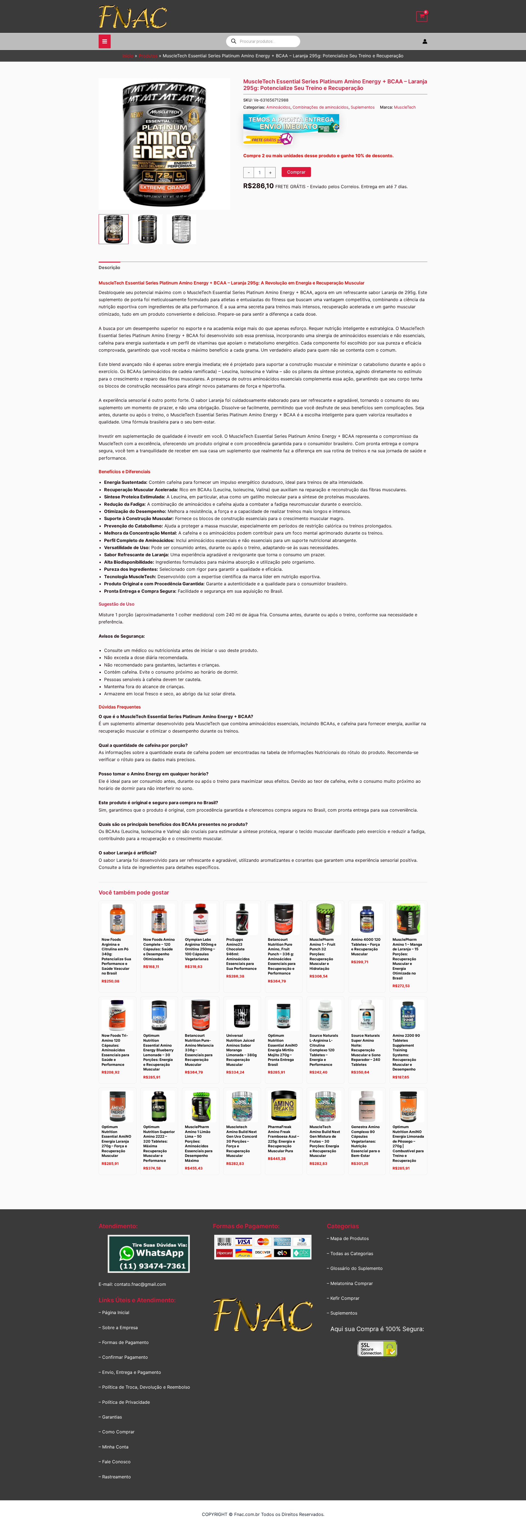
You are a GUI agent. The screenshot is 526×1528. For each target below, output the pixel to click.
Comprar (296, 172)
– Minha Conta (113, 1447)
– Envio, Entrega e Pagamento (130, 1372)
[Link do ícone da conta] (424, 41)
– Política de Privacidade (124, 1402)
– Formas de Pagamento (124, 1342)
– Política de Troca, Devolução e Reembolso (144, 1387)
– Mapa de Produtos (348, 1238)
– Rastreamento (115, 1476)
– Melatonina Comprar (350, 1283)
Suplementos (363, 107)
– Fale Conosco (115, 1461)
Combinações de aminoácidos (320, 107)
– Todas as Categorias (350, 1253)
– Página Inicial (114, 1312)
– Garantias (110, 1417)
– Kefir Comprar (343, 1298)
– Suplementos (342, 1313)
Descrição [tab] (109, 267)
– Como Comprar (117, 1431)
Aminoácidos (278, 107)
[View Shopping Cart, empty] (421, 16)
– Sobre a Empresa (118, 1327)
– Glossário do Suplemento (355, 1268)
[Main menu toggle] (105, 41)
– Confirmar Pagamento (123, 1357)
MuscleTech (405, 107)
